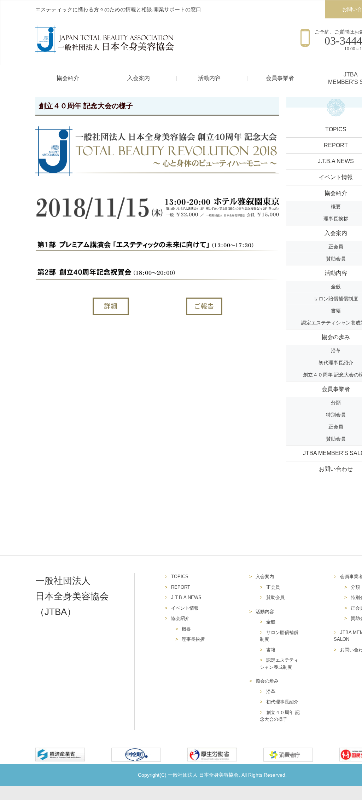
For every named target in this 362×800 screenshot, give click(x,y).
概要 (186, 629)
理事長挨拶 (193, 639)
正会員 (273, 587)
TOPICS (179, 576)
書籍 (270, 649)
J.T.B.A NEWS (186, 597)
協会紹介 (68, 78)
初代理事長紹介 (282, 701)
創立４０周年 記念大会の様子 (280, 716)
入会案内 (138, 78)
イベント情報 (185, 608)
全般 (270, 622)
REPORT (180, 587)
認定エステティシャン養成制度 (279, 663)
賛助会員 (275, 597)
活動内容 (209, 78)
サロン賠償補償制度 (279, 636)
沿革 (270, 691)
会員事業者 (280, 78)
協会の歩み (267, 681)
